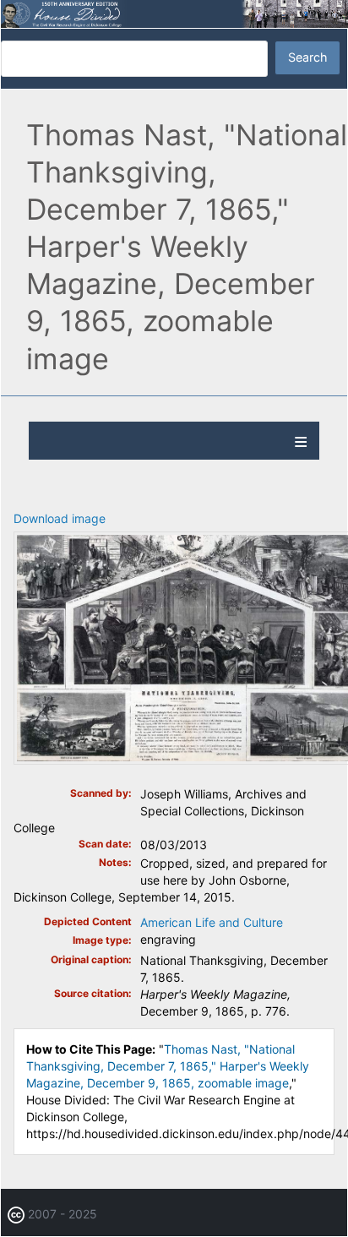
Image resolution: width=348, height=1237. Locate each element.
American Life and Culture (211, 922)
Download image (60, 518)
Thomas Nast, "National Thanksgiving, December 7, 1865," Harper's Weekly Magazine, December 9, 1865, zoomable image (167, 1066)
